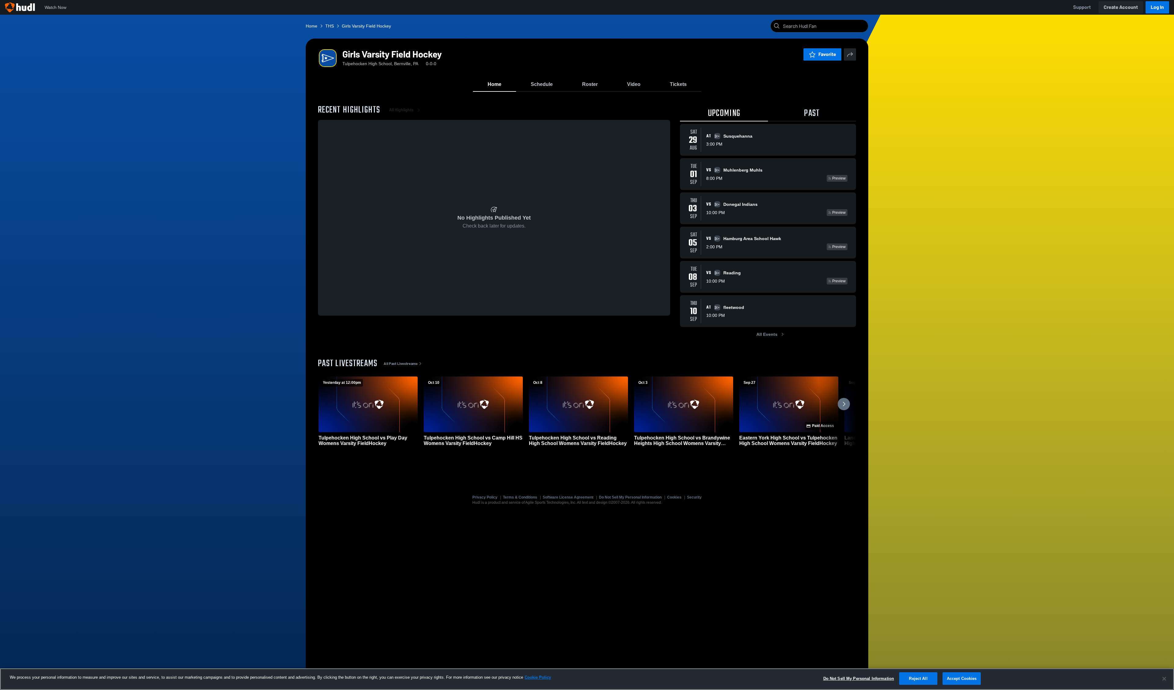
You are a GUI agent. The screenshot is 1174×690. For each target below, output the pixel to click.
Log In (1157, 7)
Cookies (674, 497)
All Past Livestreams (401, 364)
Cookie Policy (538, 677)
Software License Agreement (568, 497)
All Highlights (401, 109)
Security (694, 497)
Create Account (1121, 7)
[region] (587, 679)
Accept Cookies (962, 678)
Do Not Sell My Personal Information (630, 497)
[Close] (1164, 678)
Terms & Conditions (520, 497)
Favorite (827, 54)
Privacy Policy (484, 497)
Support (1082, 7)
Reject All (918, 678)
